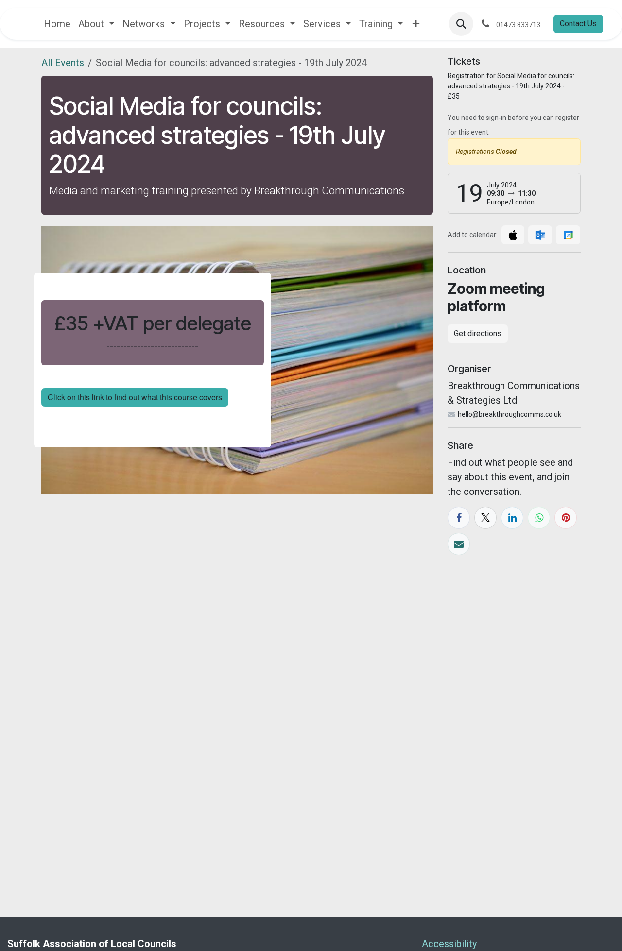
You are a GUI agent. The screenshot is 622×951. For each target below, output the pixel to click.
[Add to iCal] (512, 234)
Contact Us (578, 23)
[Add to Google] (568, 234)
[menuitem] (57, 24)
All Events (62, 62)
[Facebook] (459, 518)
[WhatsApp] (539, 518)
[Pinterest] (565, 518)
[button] (461, 24)
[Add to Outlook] (540, 234)
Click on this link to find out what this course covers (135, 397)
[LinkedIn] (512, 518)
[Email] (459, 544)
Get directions (477, 333)
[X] (485, 518)
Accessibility (450, 944)
